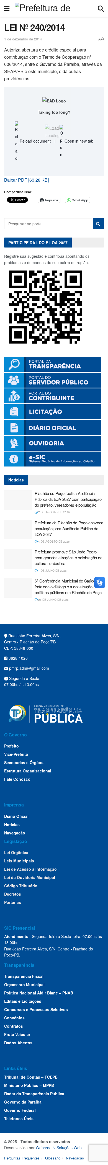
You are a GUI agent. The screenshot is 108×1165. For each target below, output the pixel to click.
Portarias (12, 902)
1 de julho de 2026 (52, 571)
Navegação (14, 833)
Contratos (13, 1026)
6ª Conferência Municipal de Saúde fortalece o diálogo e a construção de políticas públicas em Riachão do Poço (68, 586)
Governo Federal (20, 1110)
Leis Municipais (19, 861)
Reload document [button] (35, 141)
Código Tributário (20, 885)
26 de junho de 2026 (53, 600)
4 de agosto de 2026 (53, 541)
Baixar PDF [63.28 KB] (26, 180)
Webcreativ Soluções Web (59, 1147)
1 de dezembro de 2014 (23, 39)
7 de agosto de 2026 (53, 512)
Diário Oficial (16, 816)
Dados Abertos (18, 1042)
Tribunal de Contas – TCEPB (31, 1077)
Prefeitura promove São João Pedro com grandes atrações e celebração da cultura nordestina (68, 557)
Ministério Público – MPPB (29, 1085)
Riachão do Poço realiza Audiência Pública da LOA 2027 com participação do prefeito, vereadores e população (68, 499)
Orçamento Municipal (24, 984)
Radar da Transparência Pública (34, 1093)
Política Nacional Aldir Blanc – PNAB (38, 993)
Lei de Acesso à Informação (30, 869)
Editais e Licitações (22, 1001)
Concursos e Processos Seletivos (36, 1009)
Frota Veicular (17, 1034)
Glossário (52, 1158)
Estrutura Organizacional (27, 771)
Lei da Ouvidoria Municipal (29, 877)
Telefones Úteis (19, 1118)
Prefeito (11, 746)
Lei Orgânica (16, 852)
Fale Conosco (17, 779)
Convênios (14, 1017)
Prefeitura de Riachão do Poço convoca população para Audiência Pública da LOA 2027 (69, 528)
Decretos (12, 894)
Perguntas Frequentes (22, 1158)
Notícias (12, 824)
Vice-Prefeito (16, 754)
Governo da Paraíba (23, 1102)
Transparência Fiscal (23, 976)
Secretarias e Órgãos (23, 762)
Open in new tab (78, 141)
